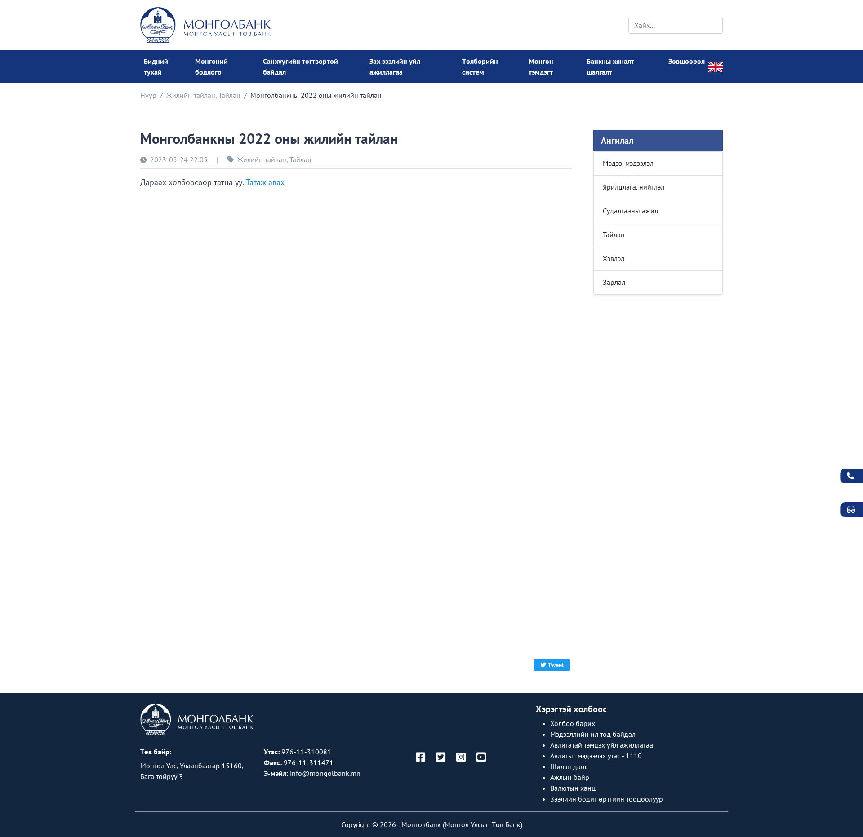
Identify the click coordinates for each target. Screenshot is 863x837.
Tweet (556, 665)
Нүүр (148, 95)
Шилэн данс (569, 766)
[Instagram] (461, 758)
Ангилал (617, 140)
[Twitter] (440, 758)
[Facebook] (420, 758)
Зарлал (614, 282)
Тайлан (229, 95)
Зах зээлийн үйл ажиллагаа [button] (394, 66)
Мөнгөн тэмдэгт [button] (541, 66)
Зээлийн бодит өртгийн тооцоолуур (606, 798)
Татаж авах (265, 182)
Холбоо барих (572, 723)
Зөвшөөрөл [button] (686, 61)
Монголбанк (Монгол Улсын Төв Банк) (461, 824)
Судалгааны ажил (630, 210)
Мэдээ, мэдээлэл (628, 163)
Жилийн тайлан (190, 95)
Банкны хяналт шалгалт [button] (610, 66)
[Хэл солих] (715, 66)
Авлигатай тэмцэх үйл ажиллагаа (601, 744)
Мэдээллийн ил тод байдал (593, 734)
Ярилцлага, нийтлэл (633, 186)
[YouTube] (481, 758)
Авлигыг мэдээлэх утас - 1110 (596, 755)
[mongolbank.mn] (205, 25)
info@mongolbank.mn (325, 773)
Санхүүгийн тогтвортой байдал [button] (300, 66)
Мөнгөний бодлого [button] (211, 66)
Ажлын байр (569, 777)
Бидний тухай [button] (156, 66)
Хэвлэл (613, 258)
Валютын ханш (573, 788)
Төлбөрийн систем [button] (480, 66)
